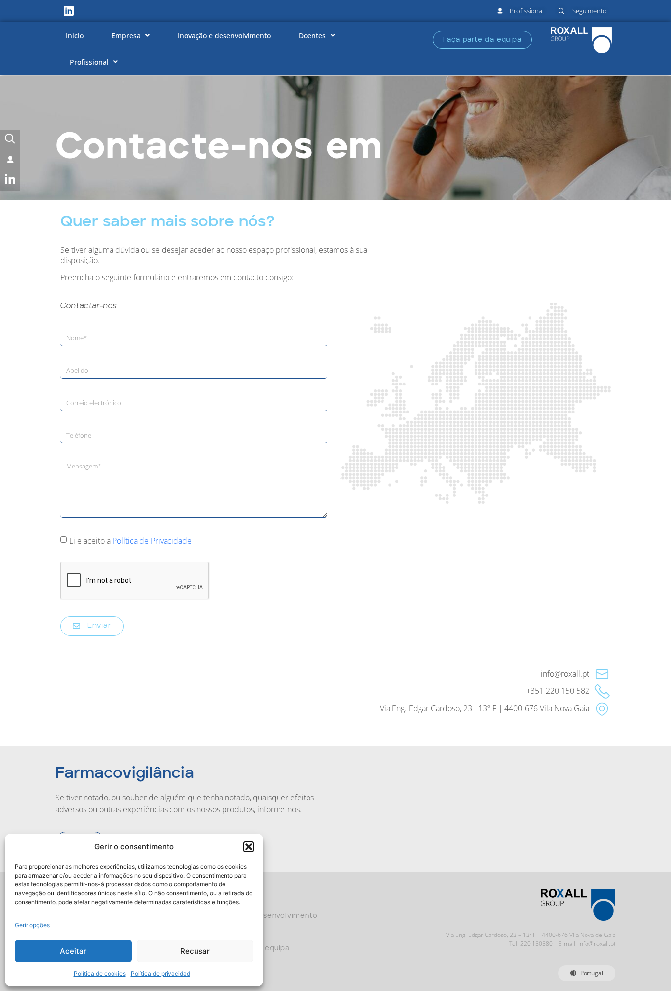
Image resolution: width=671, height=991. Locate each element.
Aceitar (73, 951)
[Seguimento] (10, 140)
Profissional (89, 62)
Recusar (195, 951)
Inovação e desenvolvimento (224, 35)
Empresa (126, 35)
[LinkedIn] (10, 180)
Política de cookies (100, 973)
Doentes (312, 35)
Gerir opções (32, 925)
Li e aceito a (130, 540)
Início (75, 35)
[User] (10, 160)
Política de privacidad (160, 973)
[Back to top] (632, 946)
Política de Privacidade (152, 540)
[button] (248, 847)
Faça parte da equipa (250, 948)
